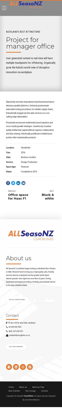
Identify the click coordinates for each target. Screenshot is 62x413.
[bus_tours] (31, 235)
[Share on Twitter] (13, 183)
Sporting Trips (38, 387)
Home (11, 387)
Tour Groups (30, 391)
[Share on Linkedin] (18, 183)
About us (23, 387)
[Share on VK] (23, 183)
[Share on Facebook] (8, 183)
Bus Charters (14, 391)
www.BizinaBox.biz (32, 400)
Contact (44, 391)
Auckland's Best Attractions (23, 31)
